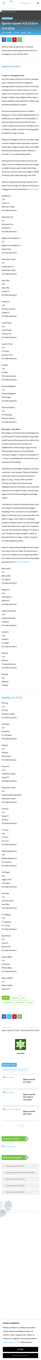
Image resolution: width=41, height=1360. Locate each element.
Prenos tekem (7, 1290)
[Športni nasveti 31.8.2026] (21, 1081)
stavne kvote (8, 1002)
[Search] (38, 3)
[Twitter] (9, 39)
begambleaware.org (28, 1282)
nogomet (14, 998)
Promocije (5, 1316)
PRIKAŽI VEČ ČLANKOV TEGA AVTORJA (15, 1070)
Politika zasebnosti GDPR (11, 1342)
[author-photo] (20, 1050)
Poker (4, 1294)
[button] (4, 3)
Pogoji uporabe (26, 1290)
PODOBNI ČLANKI (9, 1065)
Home (4, 1275)
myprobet (8, 32)
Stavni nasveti (11, 8)
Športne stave (7, 1279)
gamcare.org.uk (26, 1286)
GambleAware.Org (28, 1279)
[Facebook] (4, 39)
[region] (20, 1340)
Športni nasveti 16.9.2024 (30, 1030)
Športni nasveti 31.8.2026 (15, 1166)
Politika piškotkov (26, 1342)
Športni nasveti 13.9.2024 (11, 1030)
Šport (4, 1282)
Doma (3, 8)
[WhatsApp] (19, 39)
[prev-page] (18, 1125)
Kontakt (4, 1297)
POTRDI (20, 1349)
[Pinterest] (14, 39)
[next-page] (21, 1125)
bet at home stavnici (22, 562)
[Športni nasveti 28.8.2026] (21, 1113)
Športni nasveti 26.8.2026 (15, 1192)
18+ (3, 1301)
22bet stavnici (33, 189)
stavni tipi (19, 1002)
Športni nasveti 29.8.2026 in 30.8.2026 (20, 1173)
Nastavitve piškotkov (20, 1355)
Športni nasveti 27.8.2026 (15, 1186)
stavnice (29, 1002)
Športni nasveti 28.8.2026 (15, 1179)
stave (23, 998)
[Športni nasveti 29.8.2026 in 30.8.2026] (21, 1096)
